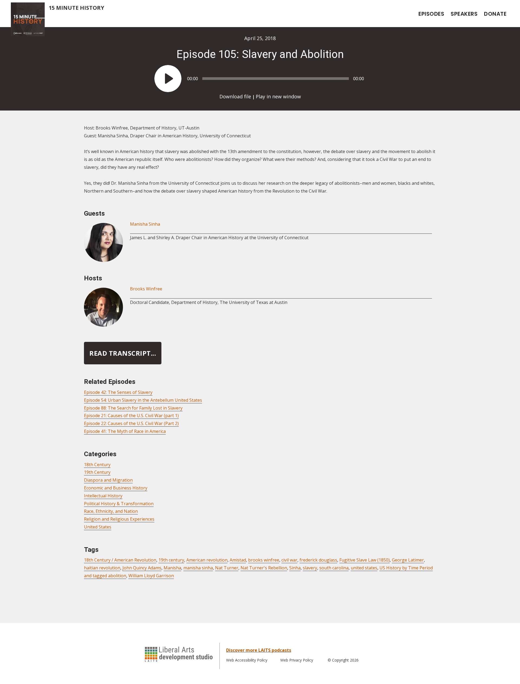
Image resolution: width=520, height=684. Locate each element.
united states (364, 568)
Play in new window (278, 96)
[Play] (167, 78)
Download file (235, 96)
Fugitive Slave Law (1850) (364, 560)
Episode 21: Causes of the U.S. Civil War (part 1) (131, 416)
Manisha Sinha (145, 224)
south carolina (334, 568)
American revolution (206, 560)
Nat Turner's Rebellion (263, 568)
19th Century (97, 472)
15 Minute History (76, 7)
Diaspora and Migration (108, 480)
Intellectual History (103, 496)
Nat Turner (226, 568)
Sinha (295, 568)
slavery (310, 568)
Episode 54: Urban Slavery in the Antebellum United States (143, 400)
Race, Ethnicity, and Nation (111, 511)
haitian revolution (102, 568)
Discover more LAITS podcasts (258, 650)
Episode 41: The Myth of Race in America (125, 431)
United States (97, 527)
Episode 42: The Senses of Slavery (118, 392)
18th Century (97, 465)
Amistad (238, 560)
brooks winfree (263, 560)
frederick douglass (318, 560)
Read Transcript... (122, 353)
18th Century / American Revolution (120, 560)
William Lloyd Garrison (151, 576)
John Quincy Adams (141, 568)
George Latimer (408, 560)
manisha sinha (198, 568)
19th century (171, 560)
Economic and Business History (115, 488)
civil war (289, 560)
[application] (260, 75)
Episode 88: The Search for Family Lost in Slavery (133, 408)
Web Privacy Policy (296, 660)
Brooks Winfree (146, 289)
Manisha (172, 568)
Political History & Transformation (119, 504)
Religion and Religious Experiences (119, 519)
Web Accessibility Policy (246, 660)
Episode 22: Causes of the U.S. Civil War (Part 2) (131, 423)
